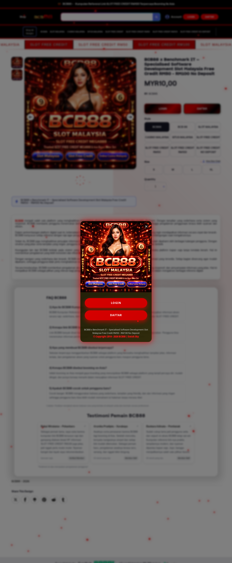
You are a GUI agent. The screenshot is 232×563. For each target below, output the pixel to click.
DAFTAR (116, 315)
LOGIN (116, 303)
